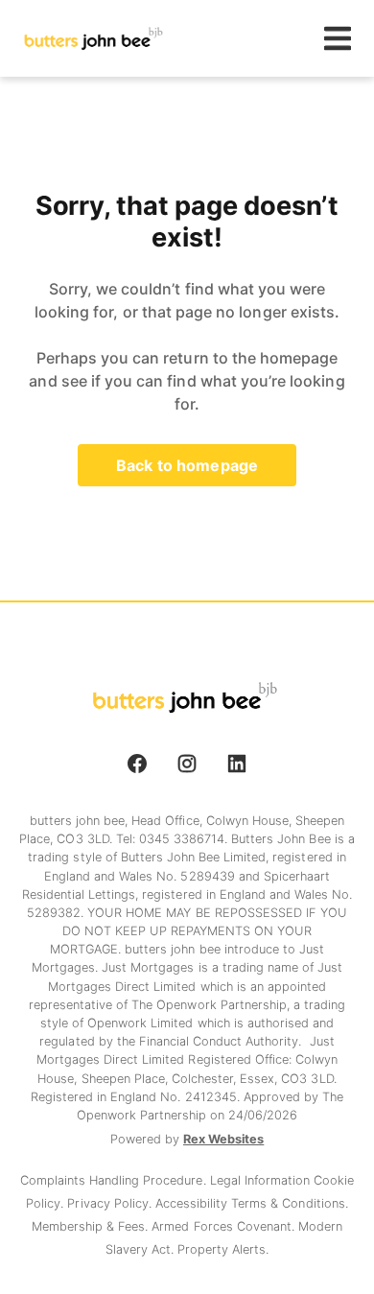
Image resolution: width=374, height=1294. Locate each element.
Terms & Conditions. (289, 1203)
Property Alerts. (223, 1249)
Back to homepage (187, 465)
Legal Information (262, 1180)
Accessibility (193, 1203)
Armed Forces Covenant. (225, 1226)
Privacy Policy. (110, 1203)
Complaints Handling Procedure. (115, 1180)
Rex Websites (223, 1139)
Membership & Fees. (92, 1226)
